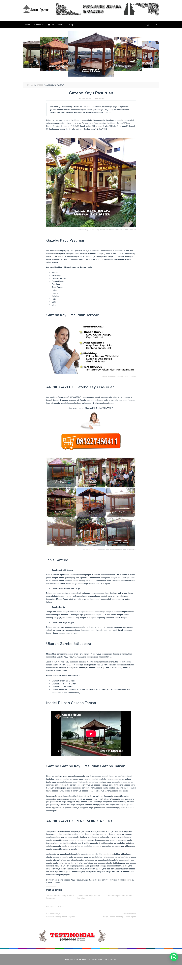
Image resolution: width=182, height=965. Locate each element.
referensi (127, 879)
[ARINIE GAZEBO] (37, 9)
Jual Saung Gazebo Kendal (120, 895)
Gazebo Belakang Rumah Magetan (60, 915)
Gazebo (61, 906)
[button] (173, 957)
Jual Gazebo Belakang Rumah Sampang (60, 897)
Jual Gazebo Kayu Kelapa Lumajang (88, 897)
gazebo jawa (109, 854)
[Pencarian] (147, 24)
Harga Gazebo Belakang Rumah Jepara (119, 915)
